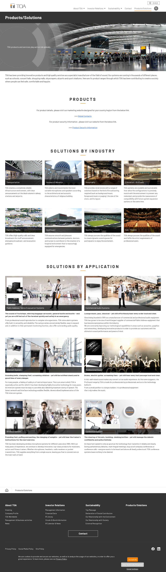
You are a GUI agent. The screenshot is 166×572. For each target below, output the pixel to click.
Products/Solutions (142, 8)
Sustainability (114, 8)
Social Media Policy (25, 549)
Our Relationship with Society (97, 520)
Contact (128, 8)
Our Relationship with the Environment (100, 517)
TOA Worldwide (11, 517)
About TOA (78, 8)
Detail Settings (132, 569)
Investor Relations (95, 8)
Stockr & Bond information (55, 520)
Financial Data (51, 513)
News (7, 523)
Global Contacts (85, 116)
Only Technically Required (132, 564)
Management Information (55, 510)
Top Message (91, 510)
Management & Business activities (18, 520)
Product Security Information (84, 127)
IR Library (49, 517)
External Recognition (94, 523)
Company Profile (11, 513)
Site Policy (40, 549)
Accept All (132, 559)
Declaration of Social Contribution (99, 513)
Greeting (8, 510)
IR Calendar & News (53, 523)
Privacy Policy (61, 559)
